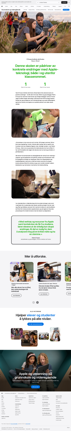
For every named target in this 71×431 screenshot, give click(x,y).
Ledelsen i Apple (59, 409)
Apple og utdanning (46, 404)
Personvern (58, 401)
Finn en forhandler (14, 423)
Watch (3, 404)
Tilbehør (3, 412)
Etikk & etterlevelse (59, 416)
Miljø (57, 399)
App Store (17, 414)
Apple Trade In (31, 399)
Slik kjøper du (66, 9)
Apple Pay (3, 418)
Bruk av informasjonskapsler (19, 429)
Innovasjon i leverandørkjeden (61, 403)
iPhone (3, 403)
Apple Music (17, 409)
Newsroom (58, 407)
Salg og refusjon (35, 429)
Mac (2, 399)
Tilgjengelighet (59, 397)
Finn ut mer (36, 387)
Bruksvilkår (28, 429)
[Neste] (37, 302)
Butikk (3, 397)
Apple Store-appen (32, 397)
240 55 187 (28, 423)
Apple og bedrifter (45, 397)
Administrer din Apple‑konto (20, 397)
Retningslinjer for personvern (7, 429)
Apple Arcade (17, 411)
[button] (48, 2)
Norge (68, 427)
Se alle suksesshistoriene (35, 324)
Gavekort (3, 413)
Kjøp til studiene (45, 405)
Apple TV (17, 407)
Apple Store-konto (18, 399)
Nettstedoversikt (46, 429)
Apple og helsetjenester (46, 410)
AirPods (3, 406)
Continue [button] (64, 2)
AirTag (3, 410)
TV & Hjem (4, 408)
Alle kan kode (50, 9)
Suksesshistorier (58, 9)
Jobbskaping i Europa (60, 418)
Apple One (17, 405)
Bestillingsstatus (32, 401)
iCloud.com (17, 401)
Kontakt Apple (58, 420)
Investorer (58, 414)
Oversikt (25, 9)
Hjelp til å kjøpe (32, 403)
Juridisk (40, 429)
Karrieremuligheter (59, 411)
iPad (2, 401)
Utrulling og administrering (41, 9)
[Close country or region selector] (69, 2)
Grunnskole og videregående (11, 10)
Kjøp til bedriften (45, 399)
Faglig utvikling (31, 9)
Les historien (16, 295)
